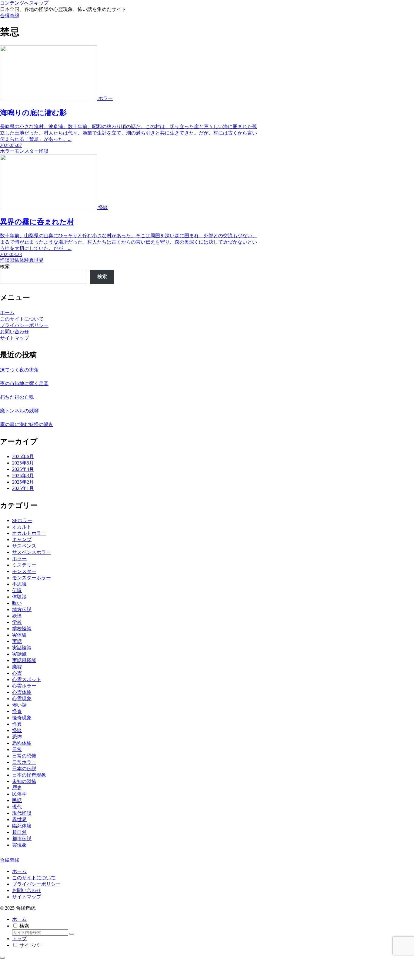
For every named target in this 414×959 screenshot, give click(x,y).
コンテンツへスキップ (24, 2)
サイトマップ (14, 338)
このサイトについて (22, 318)
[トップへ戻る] (2, 958)
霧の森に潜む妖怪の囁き (26, 424)
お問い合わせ (14, 331)
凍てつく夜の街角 (19, 369)
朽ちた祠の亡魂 (17, 397)
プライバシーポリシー (24, 325)
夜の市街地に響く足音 (24, 383)
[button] (71, 934)
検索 (5, 266)
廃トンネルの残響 (19, 410)
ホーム (7, 312)
